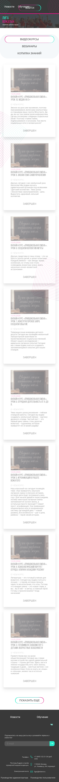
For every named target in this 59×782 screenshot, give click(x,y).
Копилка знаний (29, 53)
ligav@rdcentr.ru (39, 771)
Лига (8, 20)
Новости (9, 6)
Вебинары (29, 46)
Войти (29, 7)
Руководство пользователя (43, 778)
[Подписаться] (52, 743)
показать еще (29, 700)
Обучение (42, 717)
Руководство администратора (14, 778)
